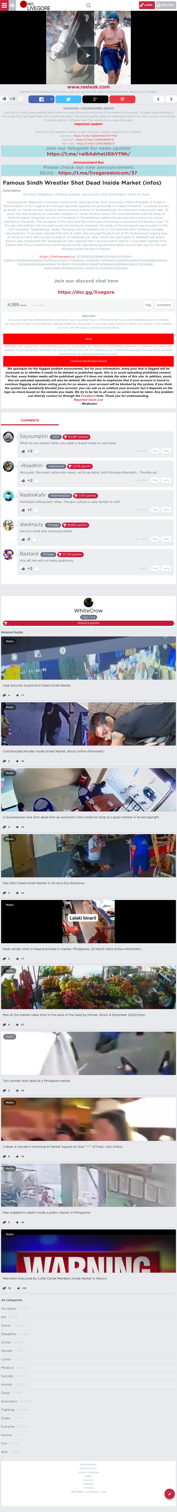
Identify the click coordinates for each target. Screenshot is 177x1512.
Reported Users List (88, 399)
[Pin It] (122, 99)
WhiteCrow (88, 611)
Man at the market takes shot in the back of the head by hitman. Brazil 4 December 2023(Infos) (74, 1015)
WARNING (88, 1484)
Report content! (88, 1468)
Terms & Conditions (88, 1472)
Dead (5, 1393)
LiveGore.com (92, 1492)
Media (10, 641)
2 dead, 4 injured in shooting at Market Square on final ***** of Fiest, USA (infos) (63, 1146)
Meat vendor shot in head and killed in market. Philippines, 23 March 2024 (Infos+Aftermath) (72, 949)
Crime (6, 1342)
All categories (11, 1300)
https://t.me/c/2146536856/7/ (96, 143)
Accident (8, 1308)
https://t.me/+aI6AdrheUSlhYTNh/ (96, 136)
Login (148, 5)
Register (167, 5)
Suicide (7, 1376)
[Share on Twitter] (68, 99)
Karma (6, 1435)
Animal (6, 1384)
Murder (7, 1351)
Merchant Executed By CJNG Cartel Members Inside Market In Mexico (55, 1278)
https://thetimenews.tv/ (57, 256)
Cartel (6, 1359)
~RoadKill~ (32, 465)
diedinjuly (31, 524)
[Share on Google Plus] (95, 99)
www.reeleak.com (88, 87)
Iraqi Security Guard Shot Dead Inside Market (37, 685)
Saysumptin (34, 436)
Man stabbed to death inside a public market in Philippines (46, 1212)
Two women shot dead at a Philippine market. (37, 1081)
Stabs (5, 1418)
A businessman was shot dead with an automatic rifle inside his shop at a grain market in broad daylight (81, 817)
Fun (4, 1443)
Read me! (88, 1480)
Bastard (29, 554)
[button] (88, 55)
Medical (7, 1367)
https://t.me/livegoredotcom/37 (97, 173)
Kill (3, 1317)
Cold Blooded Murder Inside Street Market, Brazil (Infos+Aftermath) (53, 751)
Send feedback (88, 1465)
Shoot (6, 1325)
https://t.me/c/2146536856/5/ (95, 139)
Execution (9, 1401)
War (4, 1452)
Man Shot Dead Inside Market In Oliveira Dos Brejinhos (44, 883)
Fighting (7, 1410)
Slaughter (9, 1334)
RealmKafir (33, 495)
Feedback (88, 395)
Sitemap (88, 1488)
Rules (89, 1476)
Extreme (8, 1426)
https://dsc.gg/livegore (86, 292)
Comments (30, 420)
